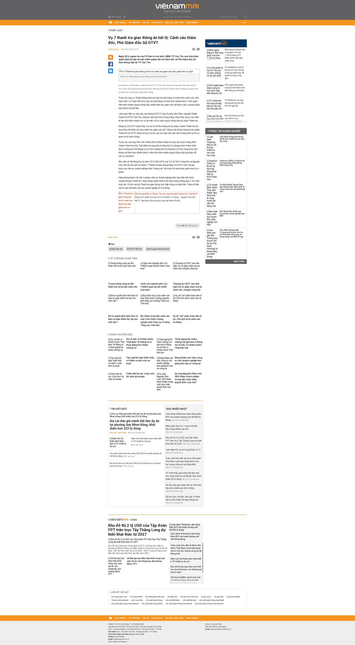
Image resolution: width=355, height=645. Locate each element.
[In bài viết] (193, 49)
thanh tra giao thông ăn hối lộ (158, 249)
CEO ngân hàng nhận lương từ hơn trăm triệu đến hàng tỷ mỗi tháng (235, 88)
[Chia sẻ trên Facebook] (110, 64)
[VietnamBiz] (217, 43)
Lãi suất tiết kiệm (172, 600)
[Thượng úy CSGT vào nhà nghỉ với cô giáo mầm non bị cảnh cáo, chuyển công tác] (188, 268)
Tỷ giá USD (218, 597)
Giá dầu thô (172, 597)
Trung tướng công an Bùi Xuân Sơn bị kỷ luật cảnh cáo (122, 285)
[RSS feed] (125, 17)
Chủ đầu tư (157, 22)
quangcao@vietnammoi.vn (220, 629)
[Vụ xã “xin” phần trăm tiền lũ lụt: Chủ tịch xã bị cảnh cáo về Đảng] (188, 300)
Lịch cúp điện (137, 600)
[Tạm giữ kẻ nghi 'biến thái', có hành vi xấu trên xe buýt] (116, 363)
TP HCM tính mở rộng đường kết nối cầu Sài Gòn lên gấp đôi (234, 103)
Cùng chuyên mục (121, 334)
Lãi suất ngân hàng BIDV (152, 604)
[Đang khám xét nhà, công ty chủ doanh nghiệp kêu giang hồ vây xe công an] (165, 363)
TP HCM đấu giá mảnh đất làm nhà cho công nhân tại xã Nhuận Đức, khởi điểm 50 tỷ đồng (183, 476)
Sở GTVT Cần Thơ (134, 249)
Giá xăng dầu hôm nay (154, 597)
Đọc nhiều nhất (177, 408)
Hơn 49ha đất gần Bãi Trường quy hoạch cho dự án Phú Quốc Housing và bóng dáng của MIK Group (231, 233)
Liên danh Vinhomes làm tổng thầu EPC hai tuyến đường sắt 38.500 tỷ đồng (183, 417)
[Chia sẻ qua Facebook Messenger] (110, 70)
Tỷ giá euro (206, 597)
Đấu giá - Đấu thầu (174, 22)
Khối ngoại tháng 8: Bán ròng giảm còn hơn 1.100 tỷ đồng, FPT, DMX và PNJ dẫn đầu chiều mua (235, 55)
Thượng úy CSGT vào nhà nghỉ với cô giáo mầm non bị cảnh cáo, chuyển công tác (187, 286)
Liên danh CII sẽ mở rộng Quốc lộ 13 (183, 449)
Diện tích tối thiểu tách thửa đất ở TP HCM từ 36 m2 (146, 440)
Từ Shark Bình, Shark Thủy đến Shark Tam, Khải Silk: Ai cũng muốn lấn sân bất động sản (232, 188)
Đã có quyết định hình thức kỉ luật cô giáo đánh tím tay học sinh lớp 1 (123, 319)
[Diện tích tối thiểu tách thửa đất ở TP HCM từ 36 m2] (118, 442)
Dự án (146, 22)
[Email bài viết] (197, 49)
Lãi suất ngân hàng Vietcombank (209, 604)
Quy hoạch (120, 22)
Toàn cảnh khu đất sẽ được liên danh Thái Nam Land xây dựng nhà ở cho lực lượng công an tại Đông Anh (183, 461)
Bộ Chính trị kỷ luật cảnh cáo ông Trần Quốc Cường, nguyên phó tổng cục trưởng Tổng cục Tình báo (155, 321)
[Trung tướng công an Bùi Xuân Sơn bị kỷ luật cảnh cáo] (123, 266)
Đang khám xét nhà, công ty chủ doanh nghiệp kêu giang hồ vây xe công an (188, 360)
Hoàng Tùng (113, 49)
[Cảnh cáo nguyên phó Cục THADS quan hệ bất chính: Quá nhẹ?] (155, 268)
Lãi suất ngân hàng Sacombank (125, 604)
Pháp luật (116, 30)
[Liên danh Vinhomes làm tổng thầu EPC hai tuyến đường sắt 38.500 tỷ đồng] (186, 527)
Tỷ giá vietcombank (119, 600)
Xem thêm (239, 261)
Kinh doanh (192, 22)
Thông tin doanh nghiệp (224, 131)
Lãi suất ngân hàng (154, 600)
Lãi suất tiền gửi (189, 600)
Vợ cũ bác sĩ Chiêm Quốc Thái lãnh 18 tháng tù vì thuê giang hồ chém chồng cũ (140, 343)
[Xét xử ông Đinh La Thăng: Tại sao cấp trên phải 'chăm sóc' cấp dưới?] (126, 211)
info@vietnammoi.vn (121, 639)
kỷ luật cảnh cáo (116, 249)
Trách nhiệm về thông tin (117, 642)
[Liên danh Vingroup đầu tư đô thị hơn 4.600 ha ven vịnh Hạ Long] (212, 146)
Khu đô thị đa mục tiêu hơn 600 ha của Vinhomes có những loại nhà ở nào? (186, 569)
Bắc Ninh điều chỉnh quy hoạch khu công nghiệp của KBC (232, 213)
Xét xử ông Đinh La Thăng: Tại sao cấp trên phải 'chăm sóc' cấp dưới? (166, 194)
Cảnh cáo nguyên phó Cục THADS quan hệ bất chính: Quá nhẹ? (153, 286)
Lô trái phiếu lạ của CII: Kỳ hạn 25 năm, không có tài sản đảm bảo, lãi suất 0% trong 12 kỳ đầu (234, 72)
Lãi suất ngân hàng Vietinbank (179, 604)
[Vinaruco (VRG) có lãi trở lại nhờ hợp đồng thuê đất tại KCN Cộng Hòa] (212, 170)
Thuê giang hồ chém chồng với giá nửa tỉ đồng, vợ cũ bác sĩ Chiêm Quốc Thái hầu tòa (189, 343)
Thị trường (134, 22)
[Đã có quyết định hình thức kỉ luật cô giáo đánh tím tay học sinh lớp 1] (123, 300)
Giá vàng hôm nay (119, 597)
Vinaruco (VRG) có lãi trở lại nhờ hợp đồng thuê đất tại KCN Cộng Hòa (232, 163)
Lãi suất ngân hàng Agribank (211, 600)
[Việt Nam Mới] (178, 8)
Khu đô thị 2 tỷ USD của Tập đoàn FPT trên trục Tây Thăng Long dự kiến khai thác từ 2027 (184, 440)
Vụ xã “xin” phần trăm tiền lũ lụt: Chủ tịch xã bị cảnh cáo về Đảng (187, 319)
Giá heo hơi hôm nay (189, 597)
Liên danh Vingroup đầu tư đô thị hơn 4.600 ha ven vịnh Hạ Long (232, 139)
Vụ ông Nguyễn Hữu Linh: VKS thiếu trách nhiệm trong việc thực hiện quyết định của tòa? (188, 378)
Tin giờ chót (119, 408)
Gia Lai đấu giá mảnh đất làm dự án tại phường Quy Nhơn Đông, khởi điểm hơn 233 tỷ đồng (134, 424)
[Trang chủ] (111, 22)
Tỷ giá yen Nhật (233, 597)
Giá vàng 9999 (136, 597)
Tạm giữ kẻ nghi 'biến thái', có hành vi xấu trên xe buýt (140, 360)
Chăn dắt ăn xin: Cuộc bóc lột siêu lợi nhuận (140, 375)
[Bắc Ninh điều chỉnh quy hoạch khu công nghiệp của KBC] (212, 218)
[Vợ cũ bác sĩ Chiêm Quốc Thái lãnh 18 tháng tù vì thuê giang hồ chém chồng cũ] (116, 346)
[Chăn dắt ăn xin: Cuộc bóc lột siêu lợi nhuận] (116, 382)
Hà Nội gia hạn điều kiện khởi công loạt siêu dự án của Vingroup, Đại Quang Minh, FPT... (146, 561)
